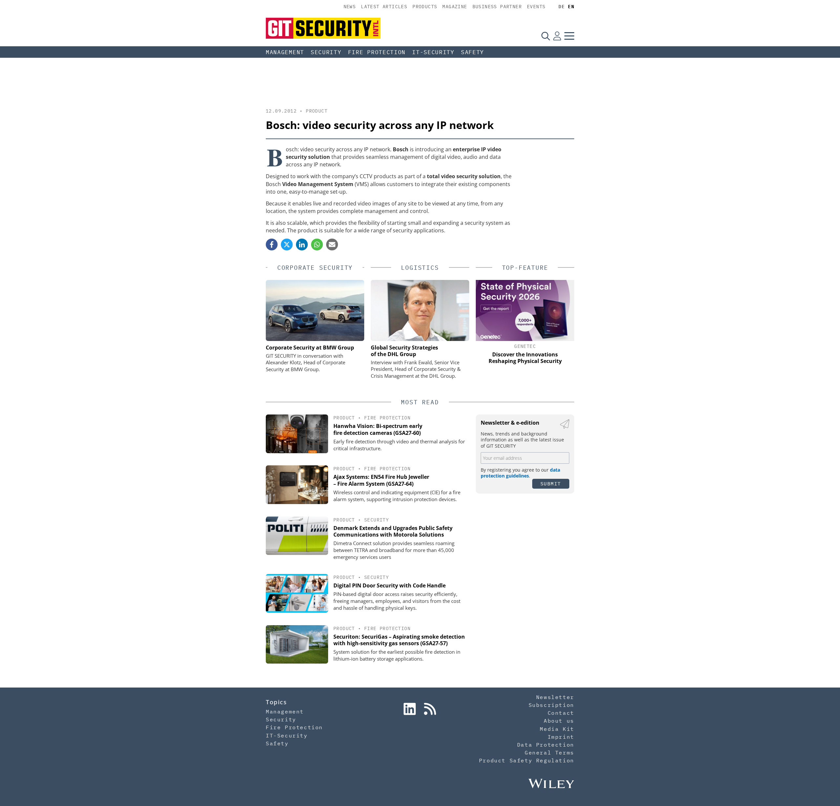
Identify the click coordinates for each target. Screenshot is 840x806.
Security (326, 52)
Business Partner (497, 7)
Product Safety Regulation (526, 760)
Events (536, 7)
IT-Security (433, 52)
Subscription (551, 705)
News (350, 7)
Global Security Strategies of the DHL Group (404, 351)
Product (316, 111)
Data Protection (545, 744)
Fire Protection (377, 52)
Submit (550, 483)
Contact (561, 713)
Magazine (454, 7)
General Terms (549, 752)
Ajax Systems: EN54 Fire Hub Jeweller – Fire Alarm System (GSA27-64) (381, 480)
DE (561, 7)
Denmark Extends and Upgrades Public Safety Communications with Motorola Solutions (392, 531)
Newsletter (555, 697)
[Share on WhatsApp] (317, 244)
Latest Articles (384, 7)
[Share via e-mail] (332, 244)
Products (424, 7)
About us (559, 720)
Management (285, 52)
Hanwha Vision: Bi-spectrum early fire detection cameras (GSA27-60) (377, 429)
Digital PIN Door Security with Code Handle (389, 585)
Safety (472, 52)
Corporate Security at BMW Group (310, 347)
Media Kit (557, 729)
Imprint (561, 736)
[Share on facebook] (272, 244)
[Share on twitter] (287, 244)
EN (571, 7)
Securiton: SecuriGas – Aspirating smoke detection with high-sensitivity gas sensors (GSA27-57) (399, 640)
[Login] (557, 36)
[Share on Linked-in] (302, 244)
